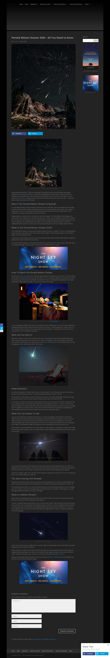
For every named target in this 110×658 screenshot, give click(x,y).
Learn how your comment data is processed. (44, 639)
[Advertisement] (55, 19)
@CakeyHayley (54, 321)
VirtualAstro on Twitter (52, 557)
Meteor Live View (45, 4)
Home (21, 4)
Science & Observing (75, 4)
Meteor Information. (60, 4)
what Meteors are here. (58, 554)
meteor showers (21, 198)
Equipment (33, 4)
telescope (23, 276)
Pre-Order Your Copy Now (91, 71)
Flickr (26, 4)
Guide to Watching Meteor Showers (52, 342)
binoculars (30, 276)
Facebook (63, 557)
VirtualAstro (16, 41)
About (87, 4)
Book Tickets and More (90, 92)
